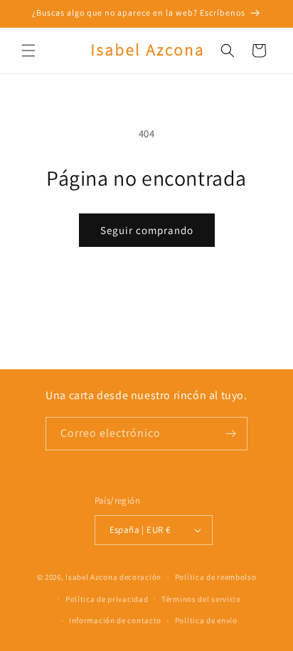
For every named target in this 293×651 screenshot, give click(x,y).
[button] (28, 50)
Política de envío (206, 620)
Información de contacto (115, 620)
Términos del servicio (201, 599)
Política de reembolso (216, 577)
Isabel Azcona (91, 577)
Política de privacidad (106, 599)
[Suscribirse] (231, 433)
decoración (140, 577)
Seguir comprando (146, 230)
